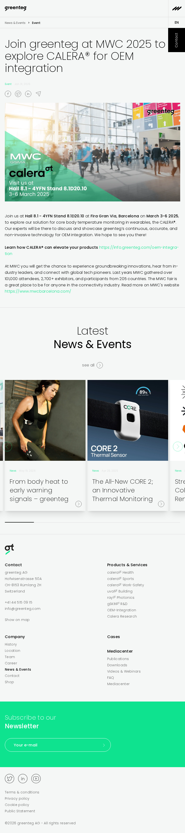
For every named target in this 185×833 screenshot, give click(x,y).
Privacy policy (17, 798)
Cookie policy (17, 804)
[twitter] (20, 93)
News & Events (15, 23)
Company (15, 637)
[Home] (92, 550)
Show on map (17, 619)
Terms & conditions (22, 792)
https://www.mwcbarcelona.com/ (38, 291)
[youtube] (36, 778)
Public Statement (20, 811)
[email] (40, 93)
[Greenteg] (15, 8)
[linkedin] (30, 93)
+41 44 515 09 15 (18, 602)
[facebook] (10, 93)
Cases (113, 637)
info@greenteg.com (22, 608)
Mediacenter (120, 651)
